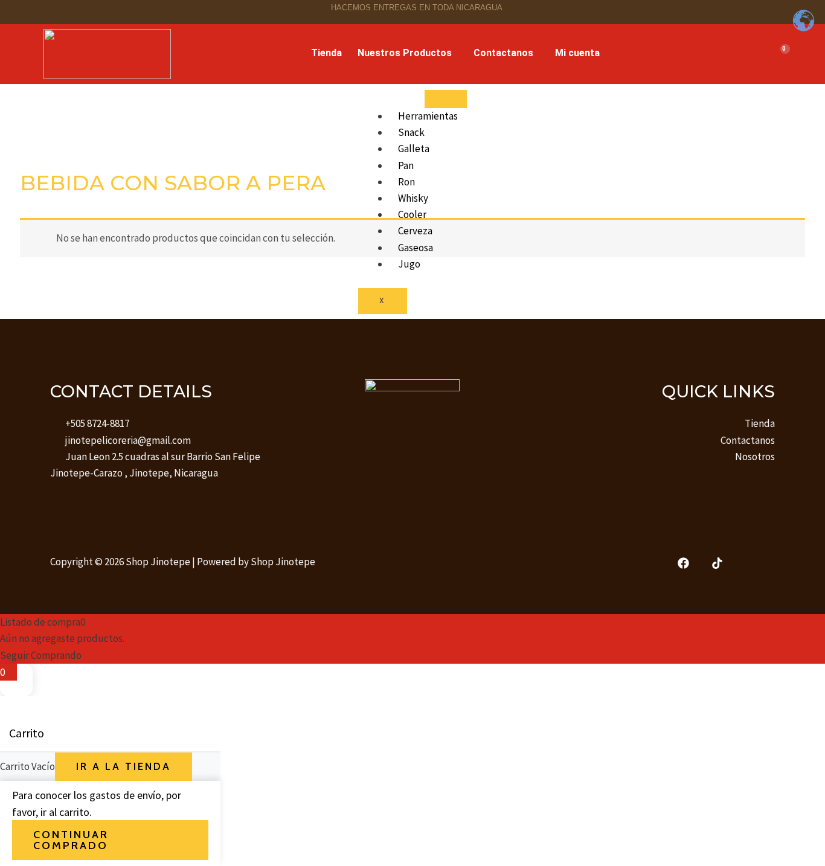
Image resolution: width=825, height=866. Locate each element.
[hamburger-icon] (446, 99)
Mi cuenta (577, 53)
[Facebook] (683, 563)
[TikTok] (717, 563)
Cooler (412, 214)
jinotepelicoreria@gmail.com (128, 440)
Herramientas (428, 116)
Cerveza (415, 230)
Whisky (413, 198)
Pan (406, 165)
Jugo (409, 264)
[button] (408, 53)
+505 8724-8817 (97, 423)
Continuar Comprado (71, 840)
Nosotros (755, 456)
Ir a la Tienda (123, 766)
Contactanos (503, 53)
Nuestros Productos (405, 53)
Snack (411, 132)
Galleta (413, 148)
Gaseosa (415, 247)
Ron (406, 181)
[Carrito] (780, 54)
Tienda (326, 53)
